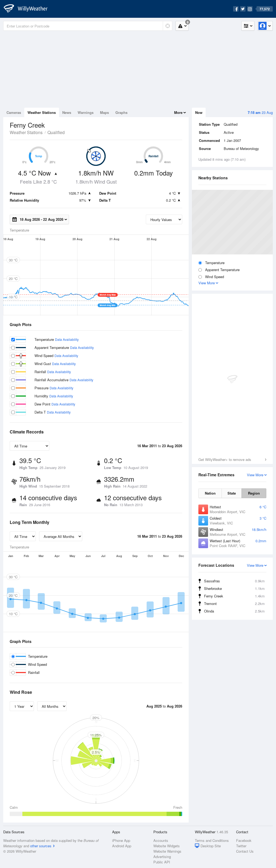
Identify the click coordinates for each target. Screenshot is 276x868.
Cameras (13, 112)
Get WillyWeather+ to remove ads (224, 459)
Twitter (241, 845)
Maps (104, 112)
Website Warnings (167, 851)
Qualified (56, 132)
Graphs (121, 112)
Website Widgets (166, 845)
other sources (40, 845)
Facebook (243, 840)
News (66, 112)
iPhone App (121, 840)
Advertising (162, 856)
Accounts (160, 840)
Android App (121, 845)
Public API (161, 861)
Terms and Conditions (212, 840)
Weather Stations (41, 112)
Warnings (86, 112)
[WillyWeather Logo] (28, 9)
